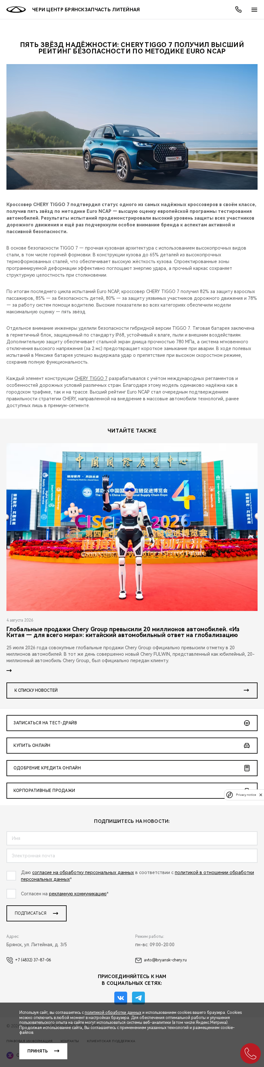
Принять (37, 1051)
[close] (260, 794)
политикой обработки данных (113, 1012)
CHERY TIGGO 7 (91, 378)
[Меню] (254, 9)
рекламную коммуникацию (78, 893)
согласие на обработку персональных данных (83, 872)
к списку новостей (36, 690)
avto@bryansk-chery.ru (165, 960)
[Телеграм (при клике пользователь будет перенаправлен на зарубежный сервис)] (138, 998)
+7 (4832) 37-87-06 (33, 960)
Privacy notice (246, 794)
